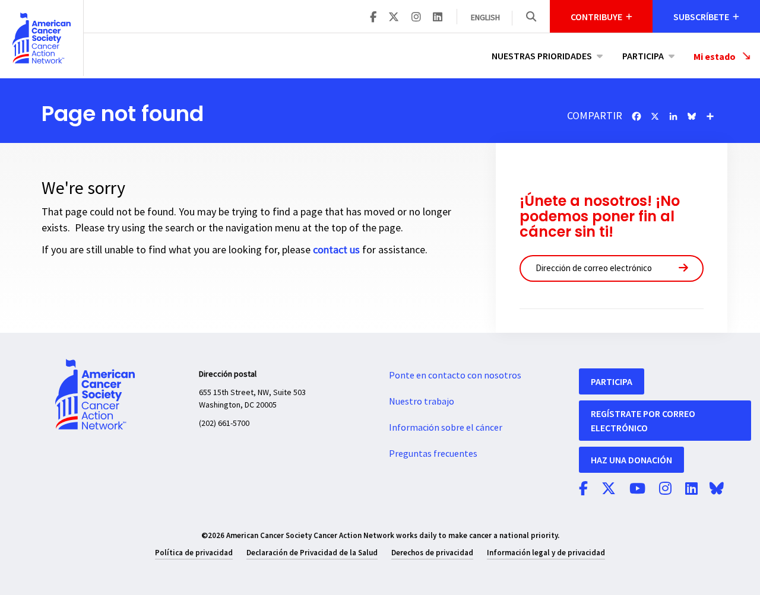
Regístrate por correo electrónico (643, 421)
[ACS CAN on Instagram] (416, 18)
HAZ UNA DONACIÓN (631, 460)
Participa (643, 56)
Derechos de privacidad (432, 553)
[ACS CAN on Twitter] (393, 18)
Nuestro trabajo (421, 402)
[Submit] (683, 268)
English (485, 17)
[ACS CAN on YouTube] (637, 489)
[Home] (41, 37)
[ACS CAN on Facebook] (373, 18)
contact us (336, 250)
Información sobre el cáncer (445, 428)
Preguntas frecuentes (433, 454)
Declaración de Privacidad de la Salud (312, 553)
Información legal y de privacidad (546, 553)
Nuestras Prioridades (542, 56)
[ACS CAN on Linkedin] (437, 18)
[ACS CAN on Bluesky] (717, 489)
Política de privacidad (194, 553)
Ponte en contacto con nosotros (455, 375)
